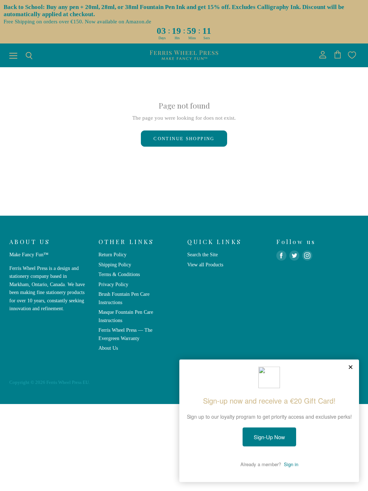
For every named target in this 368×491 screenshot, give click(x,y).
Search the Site (202, 254)
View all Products (205, 264)
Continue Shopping (183, 138)
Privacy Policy (113, 284)
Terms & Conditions (119, 274)
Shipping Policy (114, 264)
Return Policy (112, 254)
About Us (108, 348)
